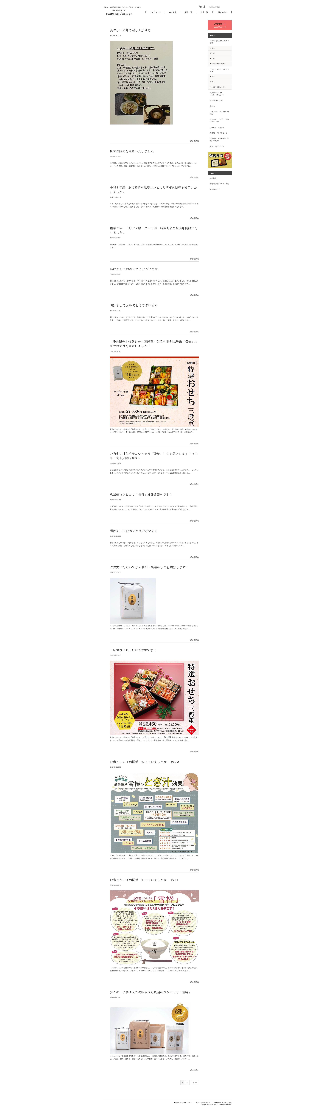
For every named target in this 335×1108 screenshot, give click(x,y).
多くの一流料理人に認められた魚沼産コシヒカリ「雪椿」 (150, 992)
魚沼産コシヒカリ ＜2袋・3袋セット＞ (219, 94)
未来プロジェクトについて (182, 1102)
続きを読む (194, 141)
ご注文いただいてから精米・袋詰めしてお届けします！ (149, 567)
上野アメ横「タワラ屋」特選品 (219, 113)
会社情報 (172, 12)
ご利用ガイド (220, 24)
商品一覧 (188, 12)
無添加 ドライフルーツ (218, 133)
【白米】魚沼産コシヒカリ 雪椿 (219, 42)
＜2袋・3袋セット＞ (218, 63)
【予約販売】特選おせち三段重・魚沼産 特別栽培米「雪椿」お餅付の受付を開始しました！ (154, 344)
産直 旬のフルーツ (217, 146)
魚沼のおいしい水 (216, 100)
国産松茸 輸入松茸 (217, 127)
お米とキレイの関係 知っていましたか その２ (145, 761)
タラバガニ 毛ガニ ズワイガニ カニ (219, 121)
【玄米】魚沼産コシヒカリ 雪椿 (219, 70)
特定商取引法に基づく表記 (219, 184)
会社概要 (213, 178)
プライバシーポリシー (203, 1102)
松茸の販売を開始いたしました (132, 151)
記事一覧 (204, 12)
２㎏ (213, 53)
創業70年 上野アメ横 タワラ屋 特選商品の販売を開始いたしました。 (154, 230)
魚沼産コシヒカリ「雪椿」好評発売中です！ (141, 494)
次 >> (194, 1082)
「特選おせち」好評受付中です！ (133, 650)
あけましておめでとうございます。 (135, 269)
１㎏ (213, 58)
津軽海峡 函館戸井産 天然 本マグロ (219, 140)
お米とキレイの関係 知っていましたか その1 (144, 879)
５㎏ (213, 48)
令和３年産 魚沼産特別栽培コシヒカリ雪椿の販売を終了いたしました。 (153, 189)
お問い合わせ (222, 12)
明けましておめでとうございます (134, 305)
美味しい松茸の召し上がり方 (130, 30)
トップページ (155, 12)
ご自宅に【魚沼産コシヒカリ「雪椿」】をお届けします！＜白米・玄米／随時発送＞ (154, 456)
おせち (212, 106)
